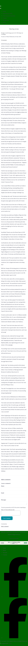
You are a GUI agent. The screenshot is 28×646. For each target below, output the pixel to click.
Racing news (6, 20)
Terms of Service (8, 509)
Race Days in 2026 (7, 13)
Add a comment (5, 526)
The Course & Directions (9, 15)
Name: (2, 486)
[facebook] (15, 596)
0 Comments (4, 40)
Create (10, 643)
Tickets (5, 18)
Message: (3, 499)
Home (4, 11)
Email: (2, 493)
